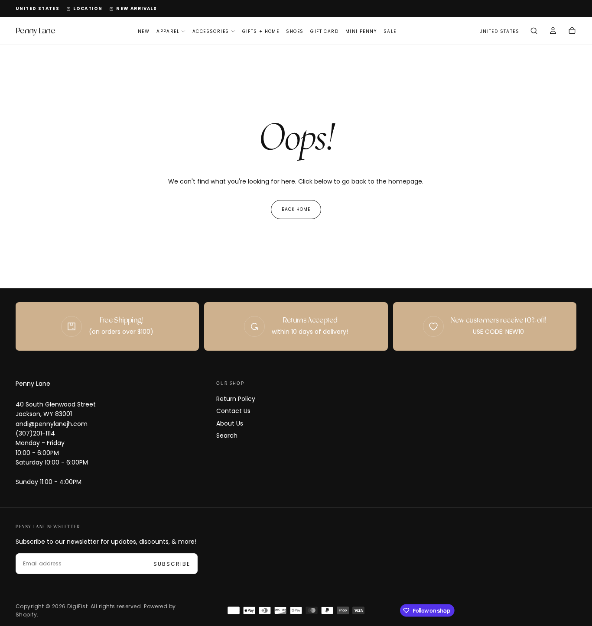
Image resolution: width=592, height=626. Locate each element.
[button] (37, 8)
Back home (296, 209)
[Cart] (572, 31)
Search (226, 435)
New (144, 31)
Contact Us (233, 411)
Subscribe (171, 564)
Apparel (167, 31)
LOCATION (87, 8)
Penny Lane (33, 383)
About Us (229, 423)
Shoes (294, 31)
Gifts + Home (261, 31)
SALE (390, 31)
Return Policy (235, 398)
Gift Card (324, 31)
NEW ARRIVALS (136, 8)
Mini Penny (361, 31)
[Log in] (553, 31)
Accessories (210, 31)
